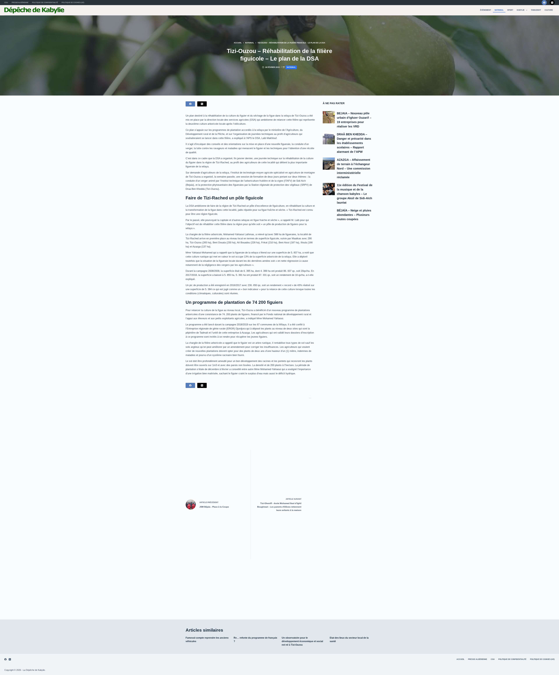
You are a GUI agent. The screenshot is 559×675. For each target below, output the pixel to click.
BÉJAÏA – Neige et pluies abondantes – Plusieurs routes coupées (354, 215)
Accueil (460, 659)
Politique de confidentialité (45, 2)
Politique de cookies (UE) (73, 2)
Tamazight (536, 10)
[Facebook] (544, 2)
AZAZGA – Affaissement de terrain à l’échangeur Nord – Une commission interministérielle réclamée (353, 168)
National (499, 10)
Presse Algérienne (20, 2)
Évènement (485, 10)
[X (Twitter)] (552, 2)
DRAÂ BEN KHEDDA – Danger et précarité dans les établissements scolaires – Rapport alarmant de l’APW (354, 143)
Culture (549, 10)
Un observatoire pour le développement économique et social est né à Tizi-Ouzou (302, 641)
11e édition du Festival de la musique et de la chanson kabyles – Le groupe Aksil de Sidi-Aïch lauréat (354, 193)
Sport (510, 10)
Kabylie (520, 10)
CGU (6, 2)
